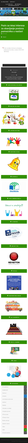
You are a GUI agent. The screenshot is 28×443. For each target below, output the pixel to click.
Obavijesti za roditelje (6, 408)
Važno (3, 426)
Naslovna (3, 17)
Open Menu (24, 9)
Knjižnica (4, 402)
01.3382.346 (10, 4)
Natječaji (4, 405)
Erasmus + (4, 393)
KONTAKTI (12, 1)
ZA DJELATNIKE (4, 1)
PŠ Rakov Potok (5, 417)
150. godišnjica (5, 386)
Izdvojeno (4, 396)
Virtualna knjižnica (6, 432)
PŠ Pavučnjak (5, 414)
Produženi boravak (6, 411)
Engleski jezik (5, 390)
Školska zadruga (5, 420)
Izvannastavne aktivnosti (7, 399)
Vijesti (8, 17)
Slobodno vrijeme (6, 423)
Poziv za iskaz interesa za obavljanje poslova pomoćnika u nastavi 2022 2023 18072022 (14, 49)
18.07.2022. (4, 33)
